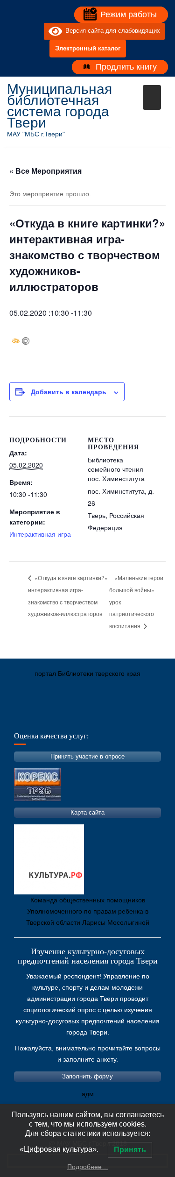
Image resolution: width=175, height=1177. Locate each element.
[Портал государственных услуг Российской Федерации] (56, 717)
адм (88, 1094)
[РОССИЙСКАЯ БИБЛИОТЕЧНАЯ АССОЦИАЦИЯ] (112, 717)
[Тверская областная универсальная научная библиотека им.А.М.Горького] (84, 717)
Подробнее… (87, 1166)
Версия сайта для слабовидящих (111, 31)
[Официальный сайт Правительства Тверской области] (140, 717)
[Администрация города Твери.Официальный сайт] (28, 717)
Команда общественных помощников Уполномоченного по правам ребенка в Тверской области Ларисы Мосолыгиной (87, 911)
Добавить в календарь (68, 391)
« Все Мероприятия (45, 170)
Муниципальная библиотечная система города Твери (59, 105)
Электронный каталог (87, 48)
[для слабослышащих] (34, 31)
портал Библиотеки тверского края (87, 673)
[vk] (17, 31)
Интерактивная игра (40, 534)
